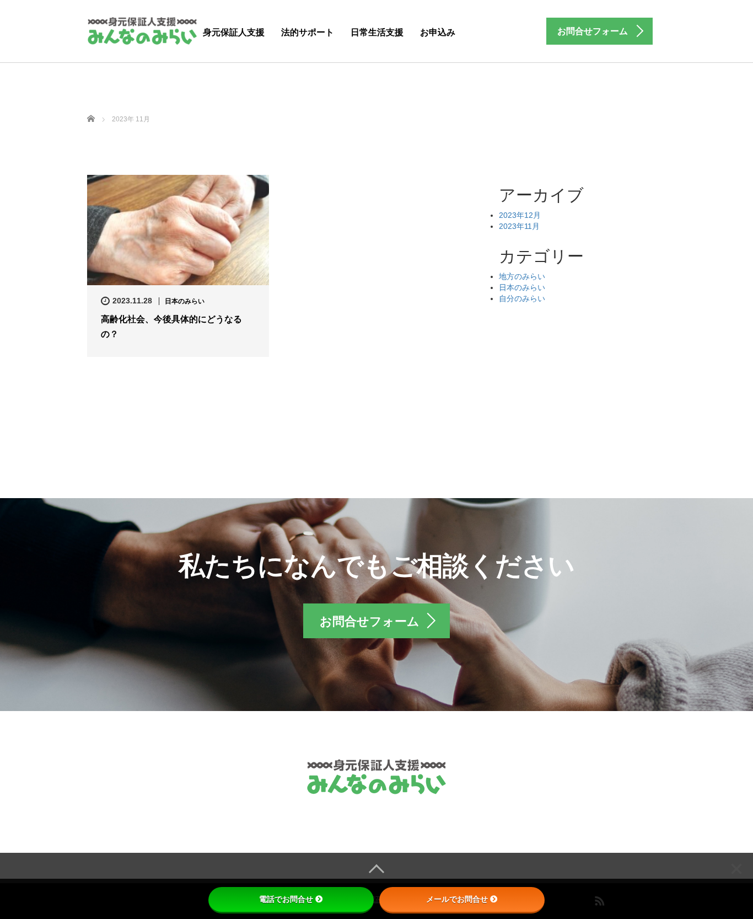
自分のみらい (522, 298)
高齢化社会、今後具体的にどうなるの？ (171, 326)
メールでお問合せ (457, 899)
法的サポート (307, 32)
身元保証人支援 (234, 32)
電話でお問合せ (286, 899)
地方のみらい (522, 276)
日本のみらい (185, 301)
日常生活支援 (377, 32)
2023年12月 (520, 215)
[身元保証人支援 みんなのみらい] (142, 29)
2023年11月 (519, 226)
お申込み (437, 32)
